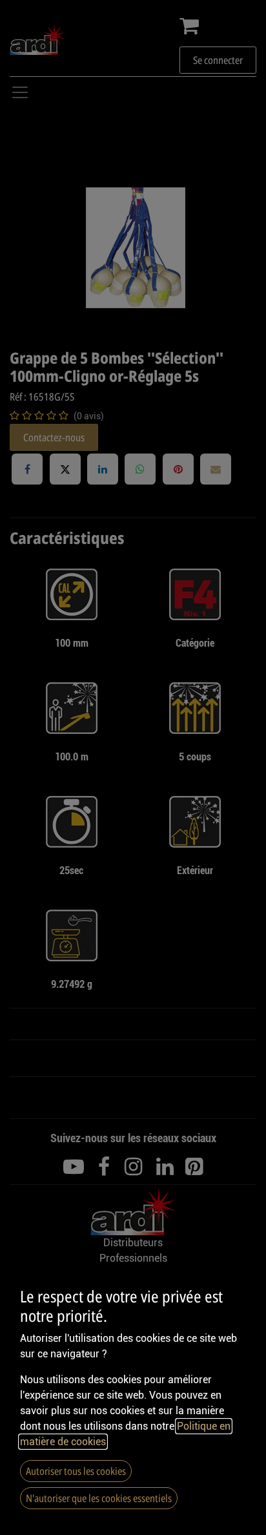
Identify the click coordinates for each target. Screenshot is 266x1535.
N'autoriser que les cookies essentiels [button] (99, 1498)
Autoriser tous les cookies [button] (76, 1471)
